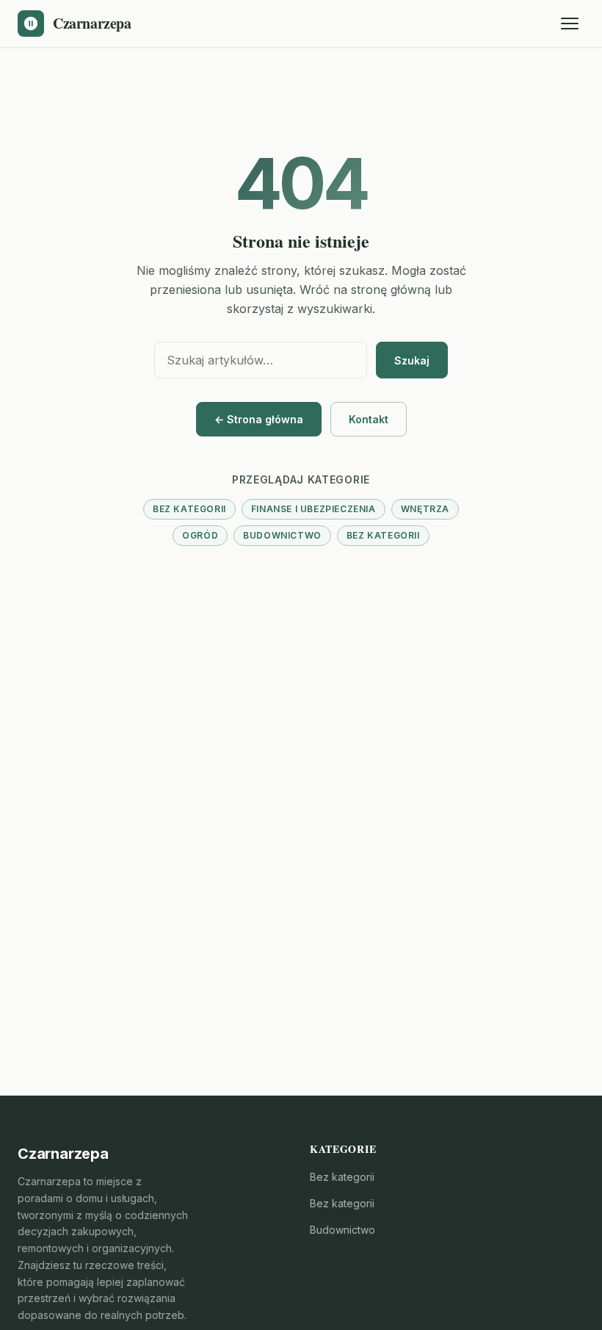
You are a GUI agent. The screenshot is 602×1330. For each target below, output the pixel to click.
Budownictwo (282, 535)
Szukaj (411, 360)
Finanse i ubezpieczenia (313, 508)
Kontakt (368, 419)
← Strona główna (258, 419)
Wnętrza (425, 508)
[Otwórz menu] (569, 23)
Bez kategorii (189, 508)
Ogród (200, 535)
